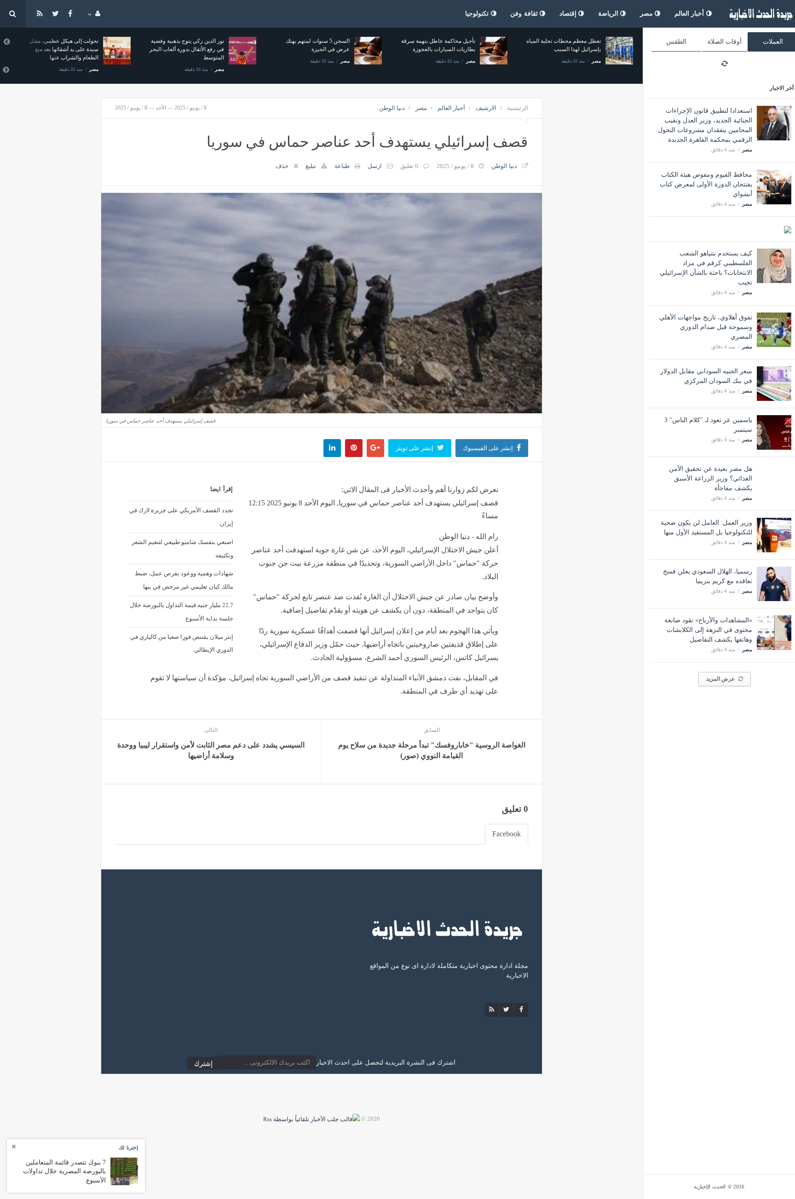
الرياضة (609, 13)
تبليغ (310, 165)
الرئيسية (517, 107)
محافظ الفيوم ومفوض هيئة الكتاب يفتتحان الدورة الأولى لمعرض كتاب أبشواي (706, 184)
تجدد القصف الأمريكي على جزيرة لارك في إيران (181, 516)
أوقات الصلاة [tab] (725, 41)
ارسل (375, 165)
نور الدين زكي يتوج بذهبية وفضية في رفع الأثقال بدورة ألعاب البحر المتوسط (91, 49)
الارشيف (486, 107)
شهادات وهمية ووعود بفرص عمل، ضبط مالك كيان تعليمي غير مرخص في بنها (184, 580)
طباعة (342, 165)
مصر (647, 13)
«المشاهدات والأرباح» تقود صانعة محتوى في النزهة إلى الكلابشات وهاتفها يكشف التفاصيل (708, 630)
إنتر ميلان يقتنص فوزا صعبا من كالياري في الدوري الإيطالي (181, 643)
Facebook (506, 834)
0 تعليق (409, 165)
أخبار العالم (690, 13)
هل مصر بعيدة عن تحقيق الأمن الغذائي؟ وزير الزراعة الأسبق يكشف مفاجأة (710, 478)
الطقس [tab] (676, 41)
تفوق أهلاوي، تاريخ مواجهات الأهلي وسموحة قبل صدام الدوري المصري (705, 327)
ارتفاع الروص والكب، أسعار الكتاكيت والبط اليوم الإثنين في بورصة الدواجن (595, 49)
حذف (282, 165)
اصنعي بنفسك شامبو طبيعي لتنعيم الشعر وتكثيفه (182, 548)
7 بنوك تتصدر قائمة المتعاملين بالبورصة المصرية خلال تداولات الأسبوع (64, 1170)
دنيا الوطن (392, 107)
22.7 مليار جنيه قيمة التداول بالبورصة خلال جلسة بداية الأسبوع (181, 611)
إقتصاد (569, 13)
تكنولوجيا (478, 13)
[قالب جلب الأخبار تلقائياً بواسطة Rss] (311, 1118)
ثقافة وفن (525, 13)
